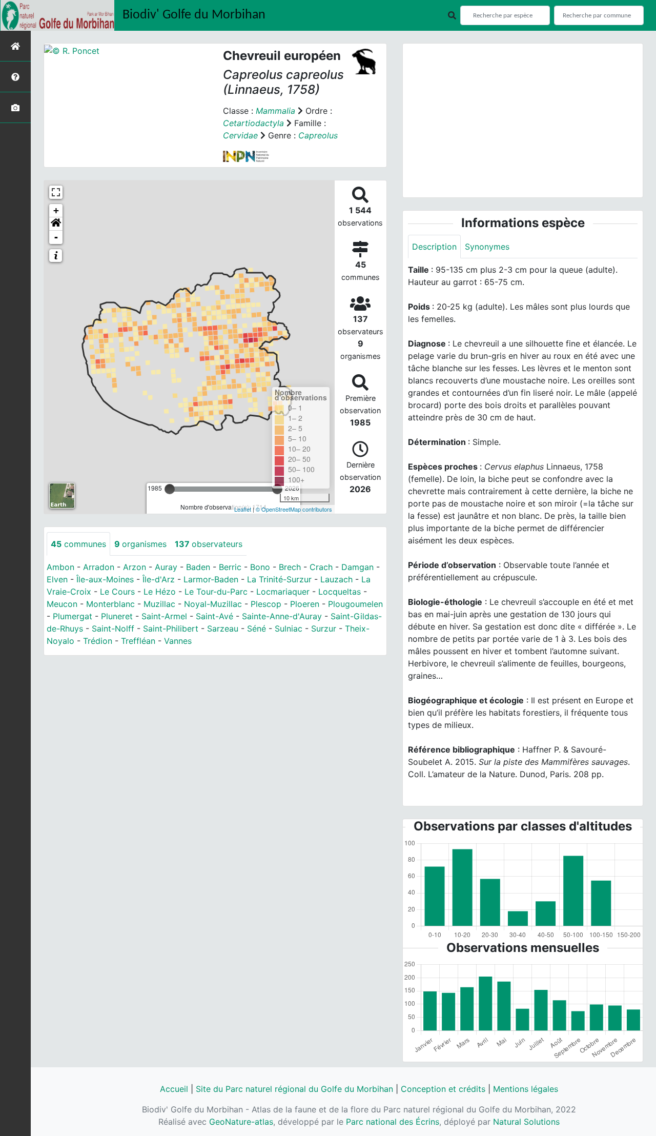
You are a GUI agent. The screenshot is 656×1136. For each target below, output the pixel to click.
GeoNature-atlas (241, 1122)
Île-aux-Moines (105, 579)
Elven (57, 579)
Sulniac (288, 628)
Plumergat (72, 616)
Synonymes (487, 246)
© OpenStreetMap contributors (294, 509)
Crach (321, 567)
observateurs (208, 544)
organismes (140, 544)
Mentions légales (525, 1089)
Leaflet (242, 509)
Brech (290, 567)
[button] (56, 224)
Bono (260, 567)
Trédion (97, 641)
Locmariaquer (283, 591)
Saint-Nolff (113, 628)
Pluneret (117, 616)
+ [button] (56, 210)
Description (434, 246)
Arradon (98, 567)
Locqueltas (339, 591)
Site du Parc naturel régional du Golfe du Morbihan (294, 1089)
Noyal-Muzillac (213, 604)
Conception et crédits (443, 1089)
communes (78, 544)
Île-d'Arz (158, 579)
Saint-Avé (214, 616)
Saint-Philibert (170, 628)
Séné (256, 628)
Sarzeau (222, 628)
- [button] (56, 237)
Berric (230, 567)
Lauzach (336, 579)
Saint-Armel (164, 616)
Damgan (357, 567)
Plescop (266, 604)
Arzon (134, 567)
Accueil (174, 1089)
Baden (198, 567)
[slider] (170, 489)
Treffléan (138, 641)
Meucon (62, 604)
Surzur (323, 628)
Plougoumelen (355, 604)
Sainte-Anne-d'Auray (282, 616)
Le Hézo (160, 591)
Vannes (178, 641)
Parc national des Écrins (392, 1122)
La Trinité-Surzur (279, 579)
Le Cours (117, 591)
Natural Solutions (526, 1122)
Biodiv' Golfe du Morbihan (193, 15)
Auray (166, 567)
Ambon (60, 567)
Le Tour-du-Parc (216, 591)
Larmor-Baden (210, 579)
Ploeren (304, 604)
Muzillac (159, 604)
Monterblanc (110, 604)
